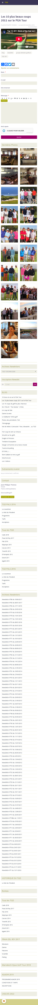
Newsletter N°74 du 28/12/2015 (12, 629)
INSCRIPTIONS (6, 986)
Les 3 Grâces (6, 461)
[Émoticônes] (31, 98)
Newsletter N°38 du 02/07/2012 (12, 746)
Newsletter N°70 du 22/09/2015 (12, 642)
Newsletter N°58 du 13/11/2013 (12, 681)
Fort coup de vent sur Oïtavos (11, 432)
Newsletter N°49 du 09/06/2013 (12, 710)
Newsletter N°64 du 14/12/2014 (12, 661)
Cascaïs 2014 (6, 548)
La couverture (6, 509)
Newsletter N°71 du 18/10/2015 (12, 639)
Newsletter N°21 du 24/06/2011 (12, 808)
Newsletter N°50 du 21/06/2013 (12, 707)
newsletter (10, 52)
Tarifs (4, 519)
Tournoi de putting (8, 448)
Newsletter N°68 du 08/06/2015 (12, 648)
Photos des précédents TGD (11, 420)
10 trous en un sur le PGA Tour (11, 397)
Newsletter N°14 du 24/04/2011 (12, 828)
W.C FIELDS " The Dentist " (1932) (12, 407)
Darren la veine (6, 413)
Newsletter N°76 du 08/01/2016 (12, 622)
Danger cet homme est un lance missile (14, 445)
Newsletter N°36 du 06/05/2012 (12, 753)
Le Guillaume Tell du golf (10, 417)
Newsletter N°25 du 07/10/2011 (12, 795)
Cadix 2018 (5, 535)
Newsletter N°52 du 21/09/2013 (12, 701)
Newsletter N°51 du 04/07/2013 (12, 704)
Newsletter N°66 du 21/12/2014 (12, 655)
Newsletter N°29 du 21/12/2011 (12, 782)
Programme (6, 516)
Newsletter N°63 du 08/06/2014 (12, 665)
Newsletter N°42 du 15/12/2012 (12, 733)
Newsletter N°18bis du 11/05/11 (12, 818)
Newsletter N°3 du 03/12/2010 (11, 864)
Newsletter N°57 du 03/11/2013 (12, 684)
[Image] (24, 98)
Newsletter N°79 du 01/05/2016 (12, 612)
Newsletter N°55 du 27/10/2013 (12, 691)
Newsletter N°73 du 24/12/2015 (12, 632)
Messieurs (5, 944)
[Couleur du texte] (12, 98)
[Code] (28, 98)
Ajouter (19, 137)
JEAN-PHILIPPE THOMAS (10, 25)
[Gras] (2, 98)
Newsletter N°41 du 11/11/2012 (12, 736)
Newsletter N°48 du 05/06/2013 (12, 714)
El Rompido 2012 (7, 554)
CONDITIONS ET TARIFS (10, 983)
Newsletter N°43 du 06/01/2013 (12, 730)
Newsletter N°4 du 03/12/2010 (11, 860)
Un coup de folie (7, 410)
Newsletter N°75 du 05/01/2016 (12, 625)
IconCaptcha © (29, 132)
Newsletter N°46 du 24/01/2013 (12, 720)
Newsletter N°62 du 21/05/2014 (12, 668)
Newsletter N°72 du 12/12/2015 (12, 635)
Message (4, 96)
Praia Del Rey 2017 (8, 538)
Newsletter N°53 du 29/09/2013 (12, 697)
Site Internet (5, 88)
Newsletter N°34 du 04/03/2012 (12, 766)
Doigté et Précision (8, 438)
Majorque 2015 (7, 545)
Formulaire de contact (8, 497)
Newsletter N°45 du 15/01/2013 (12, 723)
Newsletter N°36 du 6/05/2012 (11, 756)
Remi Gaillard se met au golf (11, 455)
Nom (2, 72)
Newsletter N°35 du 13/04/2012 (12, 759)
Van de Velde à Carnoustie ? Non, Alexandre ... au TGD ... (19, 427)
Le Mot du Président (8, 512)
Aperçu (5, 100)
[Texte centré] (17, 98)
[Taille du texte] (9, 98)
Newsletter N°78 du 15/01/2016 (12, 616)
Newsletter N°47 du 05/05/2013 (12, 717)
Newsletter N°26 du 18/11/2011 (12, 792)
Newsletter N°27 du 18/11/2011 (12, 789)
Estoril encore (6, 458)
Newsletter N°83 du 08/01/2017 (12, 603)
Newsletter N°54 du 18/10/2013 (12, 694)
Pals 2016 (5, 541)
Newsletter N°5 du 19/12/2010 (11, 857)
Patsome (5, 951)
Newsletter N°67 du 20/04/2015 (12, 652)
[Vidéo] (26, 98)
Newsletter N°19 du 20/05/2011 (12, 815)
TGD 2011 (4, 56)
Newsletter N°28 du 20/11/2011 (12, 785)
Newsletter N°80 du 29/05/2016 (12, 609)
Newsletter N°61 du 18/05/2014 (12, 671)
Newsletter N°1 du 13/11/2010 (11, 870)
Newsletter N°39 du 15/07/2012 (12, 743)
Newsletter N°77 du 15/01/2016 (12, 619)
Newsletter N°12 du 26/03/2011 (12, 834)
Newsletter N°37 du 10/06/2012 (12, 749)
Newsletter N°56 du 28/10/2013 (12, 687)
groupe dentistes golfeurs (23, 52)
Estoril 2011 (5, 558)
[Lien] (19, 98)
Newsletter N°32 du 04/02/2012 (12, 772)
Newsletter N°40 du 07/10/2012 (12, 740)
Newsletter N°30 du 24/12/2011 (12, 779)
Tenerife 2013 (6, 551)
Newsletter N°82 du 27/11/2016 (12, 606)
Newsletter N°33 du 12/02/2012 (12, 769)
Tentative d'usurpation (9, 442)
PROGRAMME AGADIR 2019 (11, 979)
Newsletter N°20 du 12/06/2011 (12, 811)
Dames (4, 947)
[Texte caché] (21, 98)
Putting (4, 957)
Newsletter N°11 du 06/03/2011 (12, 838)
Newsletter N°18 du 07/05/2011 (12, 821)
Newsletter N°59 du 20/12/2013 (12, 678)
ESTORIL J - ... (6, 451)
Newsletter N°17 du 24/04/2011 (12, 825)
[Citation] (15, 98)
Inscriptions (5, 522)
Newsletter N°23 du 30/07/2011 (12, 802)
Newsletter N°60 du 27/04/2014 (12, 674)
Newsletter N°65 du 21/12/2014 (12, 658)
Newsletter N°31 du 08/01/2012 (12, 776)
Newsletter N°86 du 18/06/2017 (12, 599)
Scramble (5, 954)
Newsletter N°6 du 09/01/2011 (11, 854)
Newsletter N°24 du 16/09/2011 (12, 798)
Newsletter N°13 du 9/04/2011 (11, 831)
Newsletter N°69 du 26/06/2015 (12, 645)
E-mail (3, 80)
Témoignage (6, 423)
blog (3, 52)
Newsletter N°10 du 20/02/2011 (12, 841)
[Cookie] (4, 1001)
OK (35, 384)
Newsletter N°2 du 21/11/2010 (11, 867)
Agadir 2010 (5, 561)
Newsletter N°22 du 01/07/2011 (12, 805)
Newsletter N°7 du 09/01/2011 (11, 851)
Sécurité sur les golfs (8, 435)
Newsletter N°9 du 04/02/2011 (11, 844)
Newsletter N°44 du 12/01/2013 (12, 727)
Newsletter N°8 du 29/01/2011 (11, 847)
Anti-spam (4, 126)
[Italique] (4, 98)
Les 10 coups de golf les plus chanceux (14, 404)
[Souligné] (6, 98)
